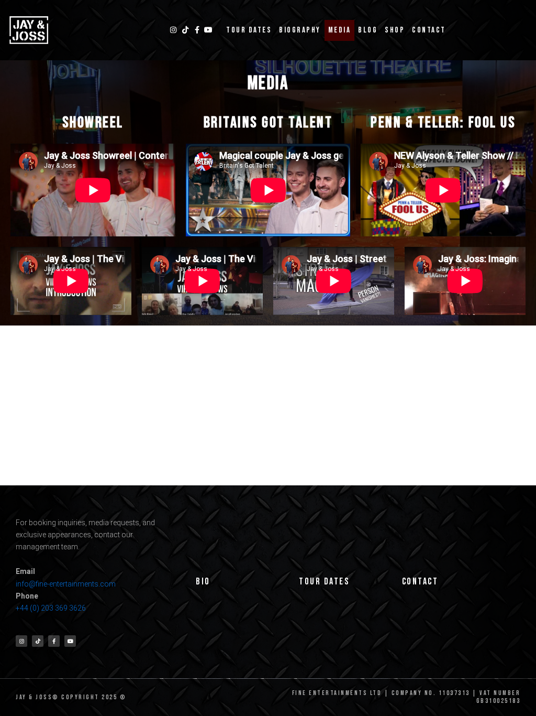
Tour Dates (249, 30)
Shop (395, 30)
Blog (367, 30)
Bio (203, 581)
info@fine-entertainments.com (66, 584)
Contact (429, 30)
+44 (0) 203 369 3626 (51, 608)
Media (339, 30)
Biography (300, 30)
